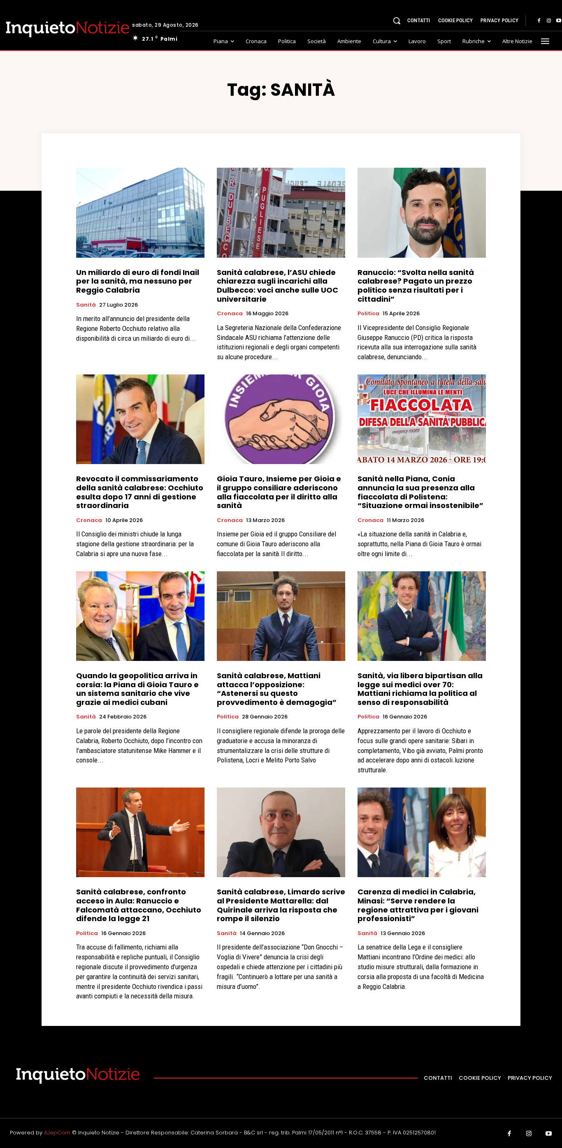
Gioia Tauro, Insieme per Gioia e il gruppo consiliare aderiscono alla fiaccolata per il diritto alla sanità (279, 492)
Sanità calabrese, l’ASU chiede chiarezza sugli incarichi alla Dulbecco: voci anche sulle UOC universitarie (277, 285)
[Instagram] (549, 21)
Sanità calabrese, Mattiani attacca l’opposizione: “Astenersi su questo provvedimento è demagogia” (277, 688)
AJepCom (57, 1132)
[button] (396, 20)
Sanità (86, 305)
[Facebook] (539, 21)
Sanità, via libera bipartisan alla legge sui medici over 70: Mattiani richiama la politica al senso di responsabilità (420, 688)
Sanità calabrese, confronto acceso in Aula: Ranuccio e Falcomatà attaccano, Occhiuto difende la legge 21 (138, 905)
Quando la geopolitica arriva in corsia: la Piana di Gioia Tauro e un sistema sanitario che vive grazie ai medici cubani (137, 688)
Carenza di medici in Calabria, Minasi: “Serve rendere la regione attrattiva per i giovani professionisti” (418, 905)
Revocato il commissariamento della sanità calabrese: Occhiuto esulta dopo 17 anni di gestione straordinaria (139, 492)
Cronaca (230, 313)
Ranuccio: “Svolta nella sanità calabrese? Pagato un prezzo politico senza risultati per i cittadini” (416, 285)
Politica (368, 313)
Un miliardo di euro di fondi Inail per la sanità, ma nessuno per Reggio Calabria (137, 281)
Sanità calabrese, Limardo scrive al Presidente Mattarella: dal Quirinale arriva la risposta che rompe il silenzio (281, 905)
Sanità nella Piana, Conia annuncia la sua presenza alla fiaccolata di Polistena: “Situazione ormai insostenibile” (420, 492)
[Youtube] (549, 1134)
